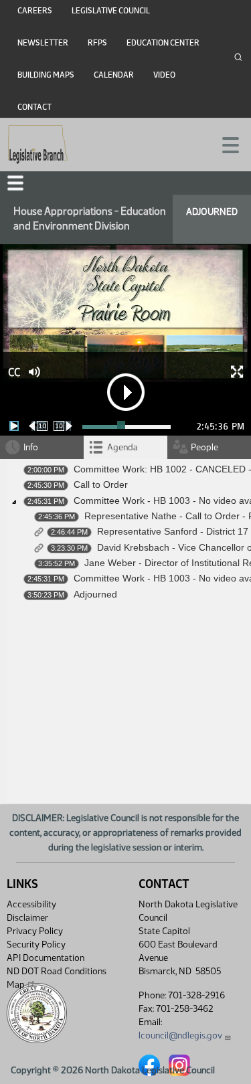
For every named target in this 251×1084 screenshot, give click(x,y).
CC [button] (14, 372)
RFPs (97, 43)
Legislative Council (111, 10)
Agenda (122, 447)
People (204, 447)
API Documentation (45, 958)
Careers (34, 10)
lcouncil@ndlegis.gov (180, 1035)
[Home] (38, 144)
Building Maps (45, 75)
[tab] (125, 447)
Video (164, 75)
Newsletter (42, 43)
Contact (34, 107)
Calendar (114, 75)
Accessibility (31, 904)
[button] (15, 183)
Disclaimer (27, 917)
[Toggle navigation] (225, 143)
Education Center (163, 43)
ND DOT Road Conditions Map (56, 978)
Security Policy (36, 944)
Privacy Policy (35, 931)
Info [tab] (30, 447)
